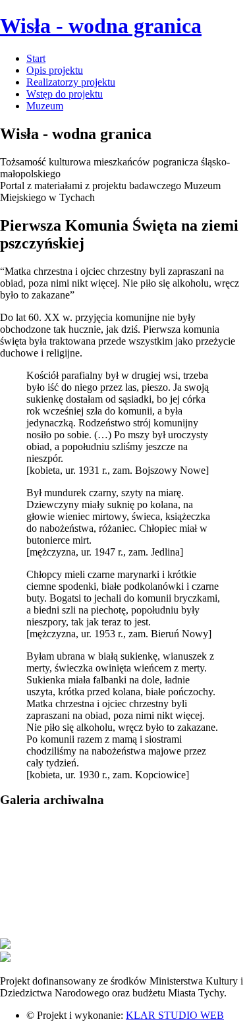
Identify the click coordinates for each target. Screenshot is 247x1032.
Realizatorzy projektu (70, 82)
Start (35, 58)
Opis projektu (54, 70)
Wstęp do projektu (64, 94)
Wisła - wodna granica (101, 26)
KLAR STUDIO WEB (175, 1015)
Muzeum (44, 105)
